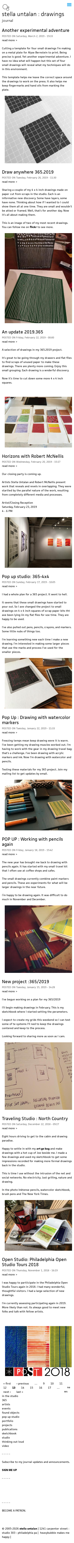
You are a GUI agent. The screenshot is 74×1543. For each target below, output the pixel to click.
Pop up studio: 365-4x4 (25, 576)
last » (19, 1392)
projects (7, 1425)
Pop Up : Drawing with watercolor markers (36, 720)
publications (9, 1429)
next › (7, 1392)
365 (4, 1400)
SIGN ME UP (9, 1470)
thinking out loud (13, 1441)
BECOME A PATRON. (14, 1510)
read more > (9, 40)
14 (22, 1387)
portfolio (7, 1421)
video (5, 1446)
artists (6, 1404)
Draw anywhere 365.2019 (28, 172)
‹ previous (23, 1383)
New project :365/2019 (25, 982)
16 (40, 1387)
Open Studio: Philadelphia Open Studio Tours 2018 (34, 1262)
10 (52, 1383)
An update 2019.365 (22, 332)
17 (49, 1387)
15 (31, 1387)
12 (5, 1387)
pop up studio (10, 1417)
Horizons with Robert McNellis (33, 456)
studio (6, 1437)
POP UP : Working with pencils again (32, 841)
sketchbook (9, 1433)
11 (61, 1383)
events (6, 1408)
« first (7, 1383)
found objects (10, 1412)
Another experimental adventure (35, 30)
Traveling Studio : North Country (35, 1118)
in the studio (10, 1396)
